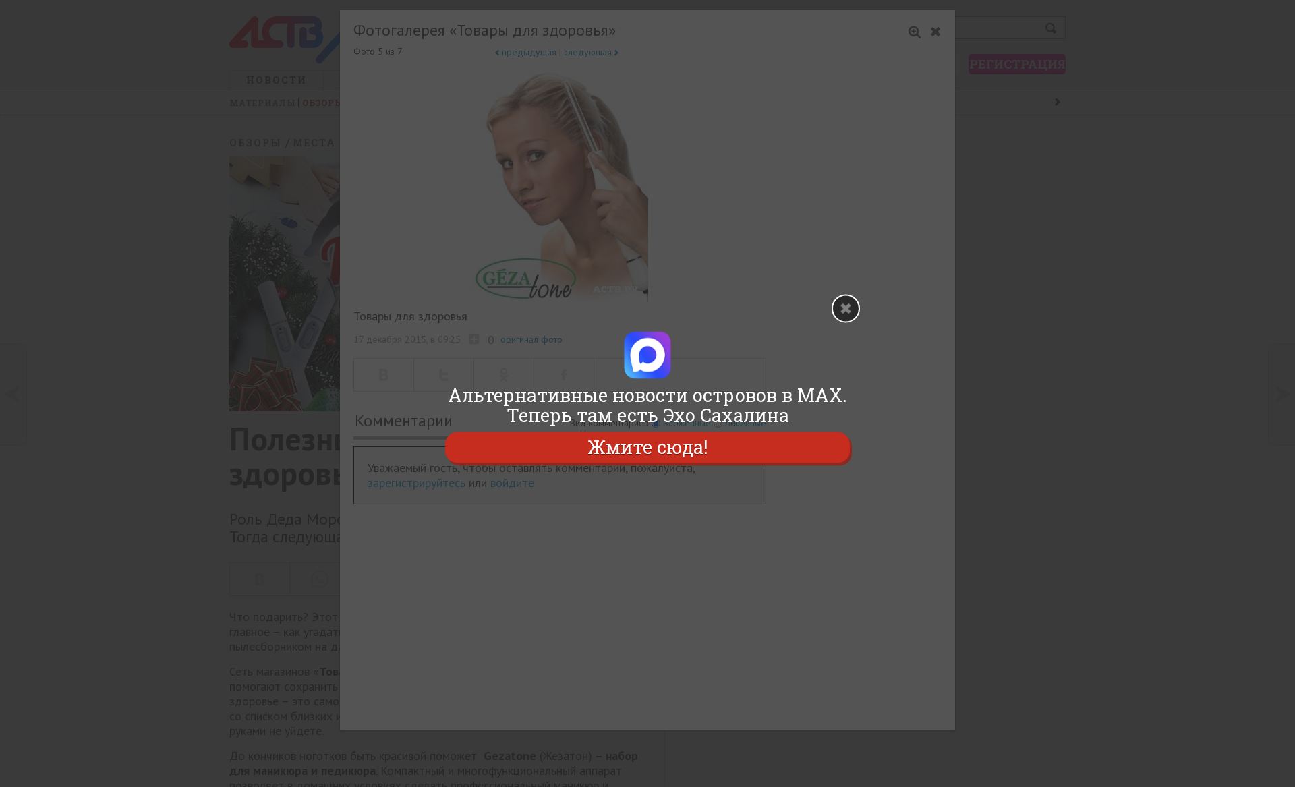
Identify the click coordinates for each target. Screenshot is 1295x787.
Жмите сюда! (647, 447)
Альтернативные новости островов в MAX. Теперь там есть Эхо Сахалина (647, 405)
